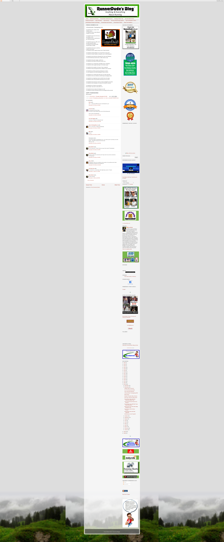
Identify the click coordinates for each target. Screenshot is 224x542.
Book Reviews (106, 20)
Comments (126, 484)
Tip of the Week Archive (129, 18)
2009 (125, 431)
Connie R (90, 108)
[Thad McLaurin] (130, 282)
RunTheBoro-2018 (125, 177)
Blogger (118, 531)
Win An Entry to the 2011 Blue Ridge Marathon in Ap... (131, 407)
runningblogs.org (130, 325)
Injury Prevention (98, 20)
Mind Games (126, 394)
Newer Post (89, 185)
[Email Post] (110, 96)
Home (87, 18)
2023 (125, 364)
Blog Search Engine (126, 494)
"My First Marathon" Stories (131, 20)
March (126, 426)
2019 (125, 370)
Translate (131, 184)
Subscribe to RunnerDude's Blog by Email (130, 345)
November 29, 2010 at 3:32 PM (94, 149)
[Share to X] (114, 96)
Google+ (124, 289)
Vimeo (125, 178)
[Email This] (112, 96)
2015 (125, 376)
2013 (125, 379)
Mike (90, 131)
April (126, 425)
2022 (125, 365)
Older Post (117, 185)
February (126, 428)
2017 (125, 373)
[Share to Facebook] (115, 96)
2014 (125, 378)
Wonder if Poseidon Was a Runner (130, 396)
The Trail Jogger (92, 118)
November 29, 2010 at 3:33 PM (94, 157)
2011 (125, 382)
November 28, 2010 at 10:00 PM (95, 143)
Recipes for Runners (90, 20)
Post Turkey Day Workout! (129, 391)
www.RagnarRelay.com (126, 223)
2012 (125, 381)
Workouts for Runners (94, 18)
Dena (90, 102)
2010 (125, 384)
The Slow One (91, 168)
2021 (125, 367)
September (127, 417)
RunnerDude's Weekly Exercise (106, 18)
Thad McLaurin (134, 177)
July (125, 420)
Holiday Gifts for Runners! (129, 388)
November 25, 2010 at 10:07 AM (95, 121)
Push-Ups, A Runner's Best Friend (130, 397)
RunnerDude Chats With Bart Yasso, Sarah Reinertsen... (131, 404)
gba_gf (90, 160)
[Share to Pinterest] (116, 96)
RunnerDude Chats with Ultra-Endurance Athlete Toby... (130, 400)
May (126, 423)
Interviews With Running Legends (117, 20)
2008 (125, 433)
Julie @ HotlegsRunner (93, 125)
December (127, 385)
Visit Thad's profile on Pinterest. (130, 276)
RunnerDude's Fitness (118, 22)
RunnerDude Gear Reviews (106, 22)
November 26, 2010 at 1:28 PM (94, 134)
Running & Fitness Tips (118, 18)
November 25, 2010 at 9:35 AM (94, 105)
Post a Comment (91, 180)
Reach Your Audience (128, 22)
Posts (125, 482)
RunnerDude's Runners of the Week (93, 22)
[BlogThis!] (113, 96)
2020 (125, 368)
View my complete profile (127, 249)
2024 (125, 362)
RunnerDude (91, 146)
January (126, 429)
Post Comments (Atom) (95, 187)
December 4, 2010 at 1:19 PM (94, 171)
